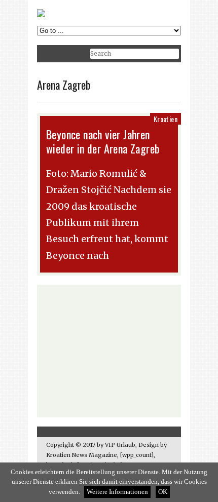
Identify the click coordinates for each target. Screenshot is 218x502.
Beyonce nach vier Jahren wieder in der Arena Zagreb (102, 141)
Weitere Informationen (117, 491)
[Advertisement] (109, 351)
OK (162, 491)
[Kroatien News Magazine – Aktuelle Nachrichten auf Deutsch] (41, 15)
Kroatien (165, 118)
